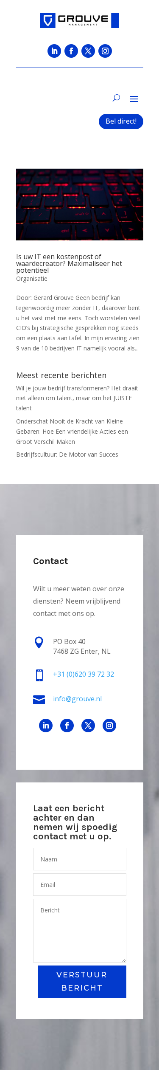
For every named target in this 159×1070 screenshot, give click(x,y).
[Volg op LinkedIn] (54, 51)
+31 (83, 674)
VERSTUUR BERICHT (81, 981)
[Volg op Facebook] (71, 51)
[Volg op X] (88, 51)
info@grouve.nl (77, 698)
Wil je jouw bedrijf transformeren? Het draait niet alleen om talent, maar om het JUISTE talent (77, 398)
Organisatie (31, 278)
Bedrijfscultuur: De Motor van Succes (67, 454)
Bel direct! (121, 121)
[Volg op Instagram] (105, 51)
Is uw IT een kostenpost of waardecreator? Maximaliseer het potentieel (69, 263)
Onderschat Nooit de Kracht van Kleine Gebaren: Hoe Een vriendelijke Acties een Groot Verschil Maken (72, 431)
